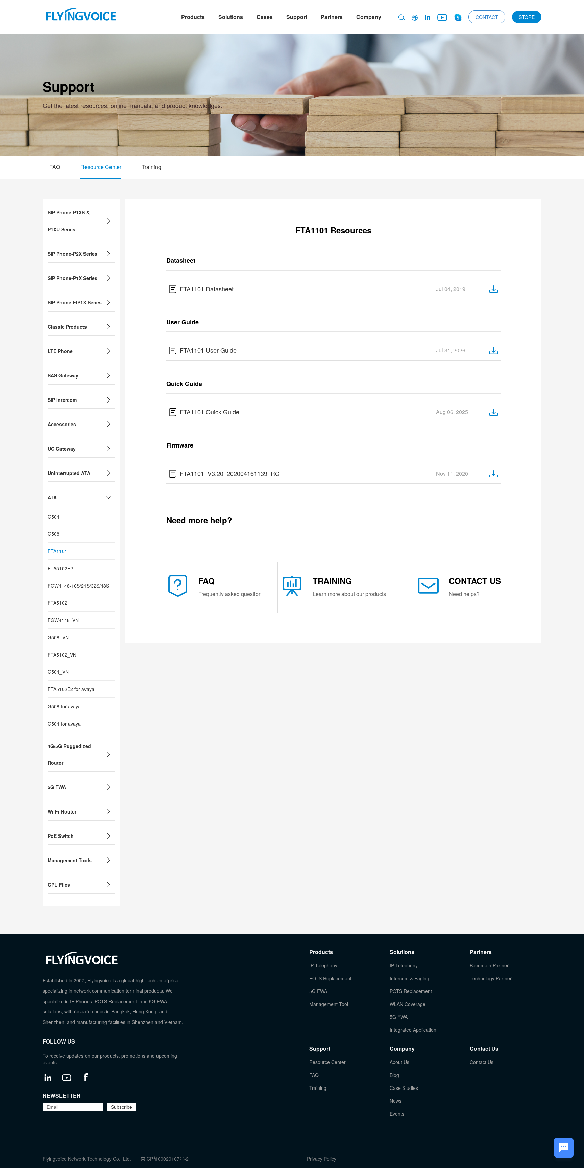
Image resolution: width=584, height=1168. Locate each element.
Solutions (230, 17)
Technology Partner (491, 978)
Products (193, 17)
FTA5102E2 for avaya (71, 689)
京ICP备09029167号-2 (165, 1158)
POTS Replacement (330, 978)
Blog (394, 1075)
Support (296, 17)
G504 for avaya (64, 723)
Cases (265, 17)
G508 (53, 533)
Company (368, 17)
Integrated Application (413, 1029)
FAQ (54, 167)
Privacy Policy (321, 1158)
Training (151, 167)
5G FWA (318, 991)
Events (397, 1113)
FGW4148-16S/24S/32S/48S (78, 585)
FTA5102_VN (62, 654)
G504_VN (58, 671)
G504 (53, 516)
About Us (399, 1062)
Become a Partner (489, 965)
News (396, 1100)
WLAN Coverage (407, 1004)
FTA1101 (57, 551)
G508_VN (58, 637)
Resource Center (100, 167)
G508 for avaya (64, 706)
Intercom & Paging (409, 978)
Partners (332, 17)
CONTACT (487, 17)
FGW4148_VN (63, 620)
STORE (527, 17)
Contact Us (481, 1062)
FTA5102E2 (60, 568)
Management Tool (328, 1004)
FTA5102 (57, 602)
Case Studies (404, 1087)
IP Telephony (323, 965)
